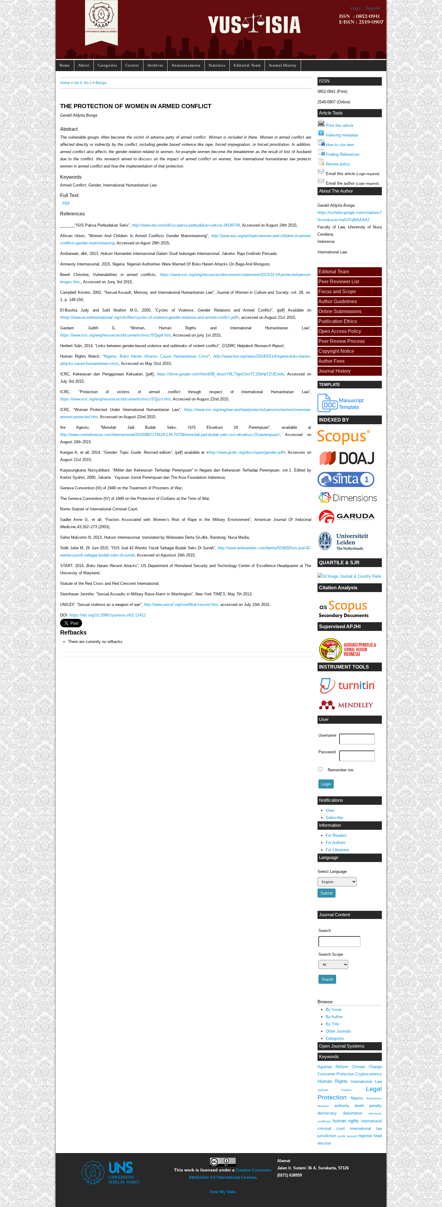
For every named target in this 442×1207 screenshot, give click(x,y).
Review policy (338, 164)
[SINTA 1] (348, 504)
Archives (155, 65)
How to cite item (340, 145)
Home (65, 65)
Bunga (101, 83)
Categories (107, 65)
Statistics (217, 65)
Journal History (283, 65)
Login (355, 8)
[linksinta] (348, 466)
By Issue (333, 1009)
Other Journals (338, 1031)
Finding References (343, 154)
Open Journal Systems (341, 1046)
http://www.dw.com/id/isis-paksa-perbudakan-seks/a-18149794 (186, 225)
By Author (334, 1016)
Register (373, 8)
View (330, 810)
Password (327, 752)
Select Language (332, 871)
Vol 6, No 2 (83, 83)
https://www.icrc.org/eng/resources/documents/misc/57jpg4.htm (115, 335)
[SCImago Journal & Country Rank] (349, 576)
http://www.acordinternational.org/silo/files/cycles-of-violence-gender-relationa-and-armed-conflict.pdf (149, 317)
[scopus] (344, 443)
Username (327, 735)
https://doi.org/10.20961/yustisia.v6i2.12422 (107, 615)
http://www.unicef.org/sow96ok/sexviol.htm (181, 604)
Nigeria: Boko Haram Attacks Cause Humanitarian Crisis (156, 356)
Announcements (186, 65)
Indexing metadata (342, 135)
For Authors (336, 842)
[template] (341, 411)
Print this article (339, 125)
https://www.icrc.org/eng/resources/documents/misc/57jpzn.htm (115, 399)
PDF (66, 203)
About (83, 65)
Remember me (340, 770)
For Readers (336, 835)
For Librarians (337, 850)
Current (132, 65)
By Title (332, 1024)
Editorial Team (247, 65)
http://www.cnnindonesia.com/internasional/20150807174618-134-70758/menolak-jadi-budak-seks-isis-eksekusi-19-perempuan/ (170, 434)
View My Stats (223, 1192)
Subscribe (334, 817)
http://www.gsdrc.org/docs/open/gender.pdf (246, 452)
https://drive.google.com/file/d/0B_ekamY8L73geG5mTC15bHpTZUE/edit (220, 374)
